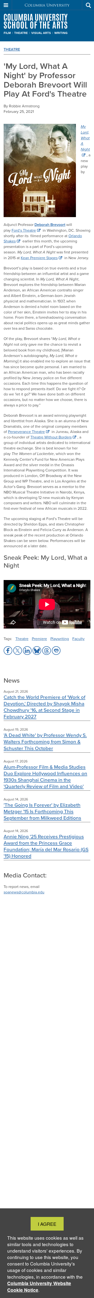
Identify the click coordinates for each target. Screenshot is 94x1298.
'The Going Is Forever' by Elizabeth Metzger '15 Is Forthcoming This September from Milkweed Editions (42, 811)
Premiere (39, 638)
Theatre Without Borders (51, 437)
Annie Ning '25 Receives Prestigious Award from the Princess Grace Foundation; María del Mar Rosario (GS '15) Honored (46, 846)
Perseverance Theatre (26, 431)
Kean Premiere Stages (39, 257)
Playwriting (59, 638)
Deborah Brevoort (49, 224)
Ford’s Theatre (24, 230)
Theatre (12, 49)
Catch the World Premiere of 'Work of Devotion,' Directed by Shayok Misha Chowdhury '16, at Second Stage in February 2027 (44, 707)
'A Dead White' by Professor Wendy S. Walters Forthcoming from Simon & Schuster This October (45, 741)
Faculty (78, 638)
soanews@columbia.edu (24, 892)
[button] (6, 5)
